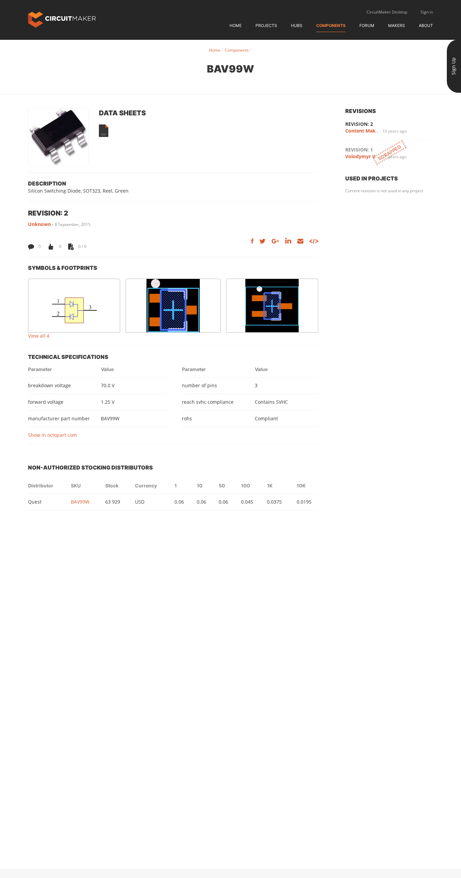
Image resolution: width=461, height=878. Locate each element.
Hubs (296, 25)
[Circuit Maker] (62, 19)
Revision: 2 (359, 124)
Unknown (39, 224)
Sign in (427, 12)
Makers (396, 25)
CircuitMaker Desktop (387, 12)
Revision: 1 (359, 149)
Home (235, 25)
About (426, 25)
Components (331, 25)
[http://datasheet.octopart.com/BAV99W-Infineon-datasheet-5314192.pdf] (103, 130)
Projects (266, 25)
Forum (366, 25)
